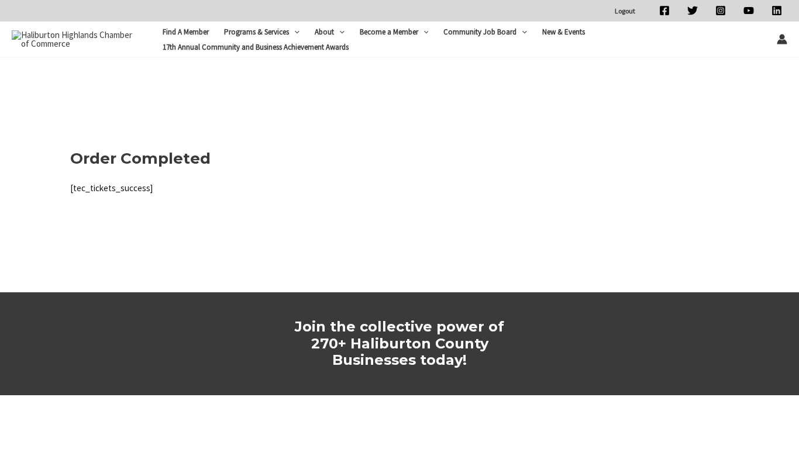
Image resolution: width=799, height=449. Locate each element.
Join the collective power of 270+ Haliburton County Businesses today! (399, 343)
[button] (294, 32)
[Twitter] (692, 10)
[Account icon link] (782, 39)
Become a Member (389, 32)
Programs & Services (256, 32)
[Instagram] (720, 10)
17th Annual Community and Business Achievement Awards (256, 47)
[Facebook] (664, 10)
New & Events (563, 32)
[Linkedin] (776, 10)
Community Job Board (479, 32)
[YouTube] (748, 10)
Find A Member (186, 32)
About (324, 32)
